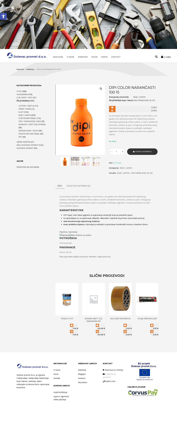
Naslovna (58, 57)
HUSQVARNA (22, 94)
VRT (20, 137)
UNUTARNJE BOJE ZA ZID (142, 173)
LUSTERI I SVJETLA (26, 106)
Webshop (83, 57)
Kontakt (116, 57)
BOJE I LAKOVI (126, 168)
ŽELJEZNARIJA (23, 100)
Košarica (81, 378)
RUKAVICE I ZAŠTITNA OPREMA (32, 124)
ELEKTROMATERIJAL (27, 118)
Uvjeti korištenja (60, 392)
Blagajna (82, 374)
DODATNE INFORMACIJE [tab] (78, 185)
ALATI (21, 112)
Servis (104, 57)
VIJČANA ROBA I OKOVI (28, 130)
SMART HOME (25, 109)
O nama (70, 57)
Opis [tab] (59, 185)
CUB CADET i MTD (25, 97)
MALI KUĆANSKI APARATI (27, 145)
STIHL (19, 91)
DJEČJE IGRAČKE (23, 142)
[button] (3, 16)
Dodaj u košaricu (143, 152)
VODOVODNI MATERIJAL (29, 133)
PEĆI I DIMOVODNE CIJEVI (30, 121)
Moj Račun (82, 382)
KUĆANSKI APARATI (25, 148)
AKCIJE (94, 57)
